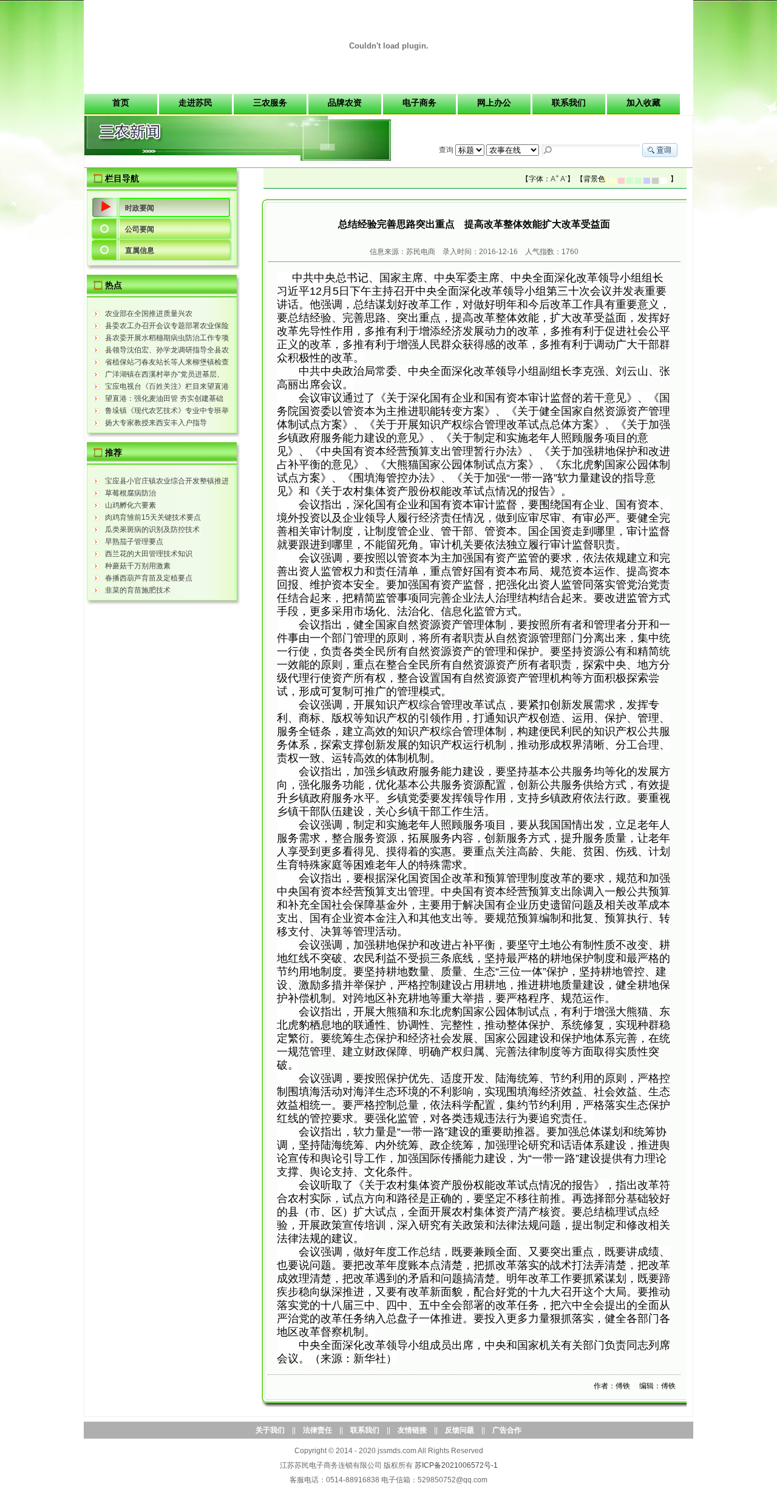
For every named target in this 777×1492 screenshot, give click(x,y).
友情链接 (412, 1430)
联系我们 (569, 102)
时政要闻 (139, 208)
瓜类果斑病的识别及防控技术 (152, 529)
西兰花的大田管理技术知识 (148, 553)
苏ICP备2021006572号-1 (456, 1465)
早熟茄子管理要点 (134, 541)
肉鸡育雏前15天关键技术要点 (153, 517)
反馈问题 (459, 1430)
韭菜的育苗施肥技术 (138, 590)
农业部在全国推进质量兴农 (148, 313)
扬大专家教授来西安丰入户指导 (156, 422)
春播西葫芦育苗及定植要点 (148, 578)
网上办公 (494, 102)
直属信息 (139, 250)
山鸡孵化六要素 (130, 505)
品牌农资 (345, 102)
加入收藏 (643, 102)
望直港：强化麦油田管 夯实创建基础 (164, 398)
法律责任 (317, 1430)
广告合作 (506, 1430)
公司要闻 (139, 229)
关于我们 (270, 1430)
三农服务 (270, 102)
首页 (120, 102)
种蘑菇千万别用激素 (138, 566)
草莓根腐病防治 (130, 493)
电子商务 (419, 102)
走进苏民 (195, 102)
